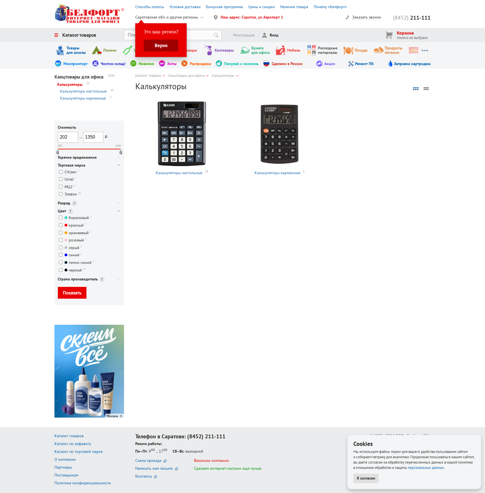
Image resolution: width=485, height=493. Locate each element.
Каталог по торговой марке (78, 451)
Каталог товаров (79, 35)
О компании (65, 459)
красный (77, 225)
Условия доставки (185, 7)
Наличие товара (294, 7)
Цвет (62, 211)
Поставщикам (66, 475)
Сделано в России (287, 63)
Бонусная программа (224, 7)
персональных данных (426, 467)
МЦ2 (70, 186)
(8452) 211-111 (206, 436)
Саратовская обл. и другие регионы (166, 17)
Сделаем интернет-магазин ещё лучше (227, 468)
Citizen (72, 171)
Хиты (172, 63)
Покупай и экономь (241, 63)
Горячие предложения (77, 157)
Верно (161, 45)
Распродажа (200, 63)
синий (75, 255)
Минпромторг (75, 63)
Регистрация (244, 35)
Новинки (146, 63)
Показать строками (426, 88)
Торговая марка (71, 165)
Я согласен (366, 478)
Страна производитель (78, 279)
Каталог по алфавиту (72, 443)
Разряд (64, 203)
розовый (77, 240)
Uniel (70, 179)
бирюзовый (80, 217)
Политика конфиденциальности (82, 482)
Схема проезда (148, 460)
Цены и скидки (261, 7)
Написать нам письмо (154, 468)
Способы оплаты (149, 7)
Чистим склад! (113, 63)
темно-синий (81, 262)
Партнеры (63, 467)
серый (75, 247)
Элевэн (73, 194)
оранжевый (80, 232)
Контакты (143, 476)
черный (77, 270)
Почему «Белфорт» (330, 7)
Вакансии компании (211, 460)
